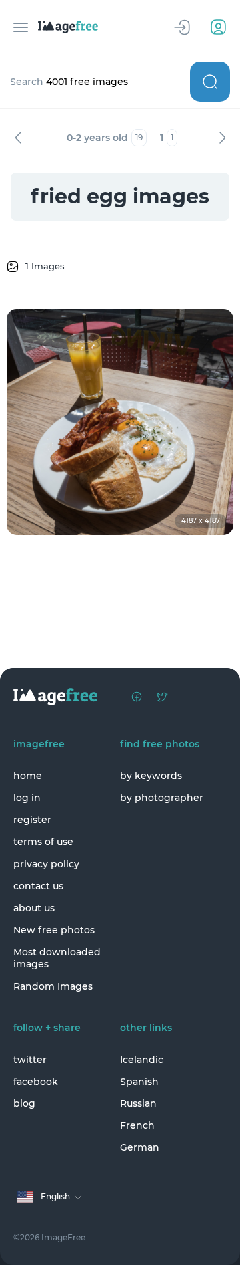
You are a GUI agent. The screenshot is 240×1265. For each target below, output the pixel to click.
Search (210, 82)
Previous (18, 138)
